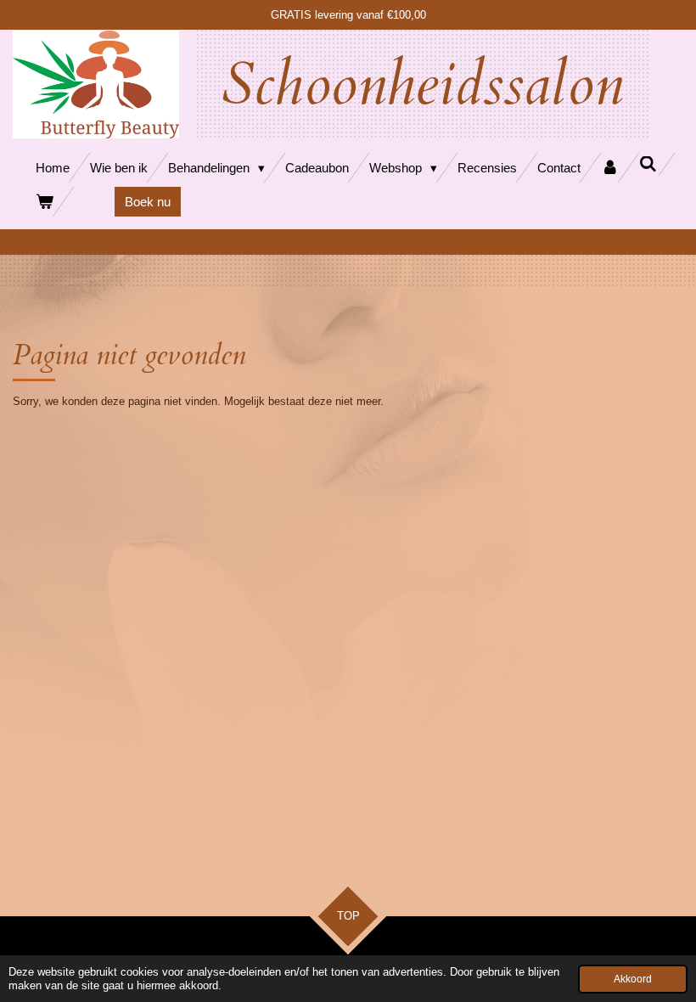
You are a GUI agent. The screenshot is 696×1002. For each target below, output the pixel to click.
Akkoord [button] (633, 978)
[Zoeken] (648, 164)
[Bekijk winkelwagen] (44, 202)
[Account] (610, 168)
